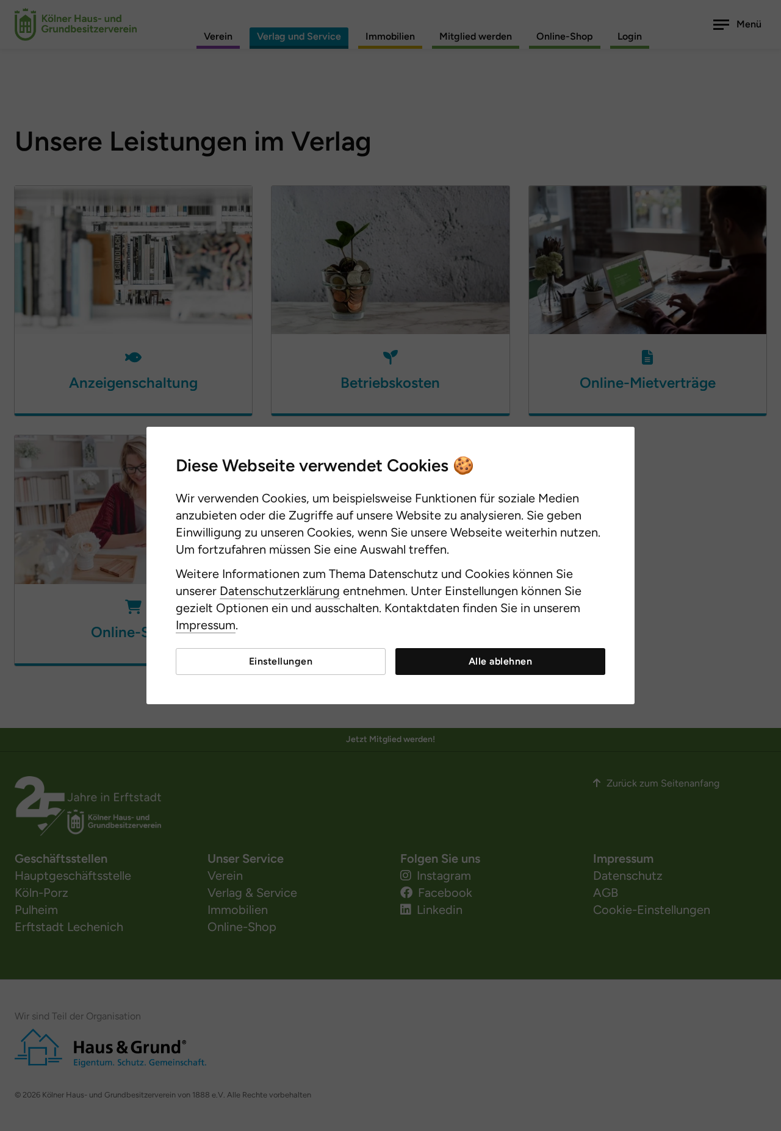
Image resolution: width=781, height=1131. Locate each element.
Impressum (206, 625)
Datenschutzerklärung (280, 590)
